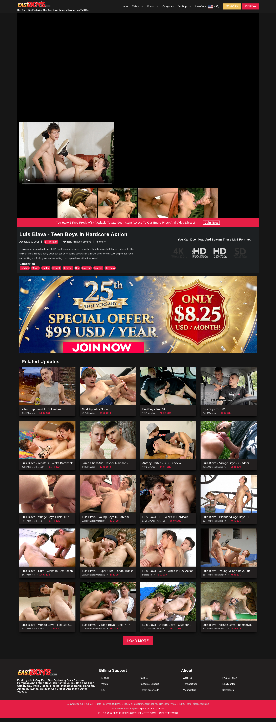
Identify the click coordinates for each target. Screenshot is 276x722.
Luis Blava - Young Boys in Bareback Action (111, 517)
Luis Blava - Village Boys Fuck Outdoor (47, 517)
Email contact (229, 684)
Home (125, 6)
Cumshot (67, 268)
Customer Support (149, 684)
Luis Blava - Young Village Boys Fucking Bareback (236, 570)
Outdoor (25, 268)
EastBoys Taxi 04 (153, 409)
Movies (35, 268)
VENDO (161, 708)
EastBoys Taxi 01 (214, 409)
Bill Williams (51, 242)
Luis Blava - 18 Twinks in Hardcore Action (170, 517)
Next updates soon (95, 409)
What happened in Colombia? (41, 409)
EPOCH (105, 678)
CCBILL (144, 678)
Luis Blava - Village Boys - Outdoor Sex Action (233, 463)
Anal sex (98, 268)
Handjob (56, 268)
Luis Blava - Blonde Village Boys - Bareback (232, 517)
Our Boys (182, 6)
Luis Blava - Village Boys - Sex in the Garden (112, 624)
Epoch (143, 708)
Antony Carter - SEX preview (161, 463)
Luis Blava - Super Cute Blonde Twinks (108, 570)
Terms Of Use (190, 684)
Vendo (104, 684)
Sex (77, 268)
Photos (151, 6)
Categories (168, 6)
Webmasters (189, 690)
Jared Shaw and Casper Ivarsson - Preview (111, 463)
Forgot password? (149, 690)
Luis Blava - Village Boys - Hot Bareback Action (53, 624)
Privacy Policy (229, 678)
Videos (135, 6)
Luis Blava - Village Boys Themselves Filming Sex (236, 624)
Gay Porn (86, 268)
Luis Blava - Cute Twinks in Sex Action (47, 570)
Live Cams (200, 6)
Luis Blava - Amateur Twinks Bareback (47, 463)
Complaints (228, 690)
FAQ (103, 690)
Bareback (110, 268)
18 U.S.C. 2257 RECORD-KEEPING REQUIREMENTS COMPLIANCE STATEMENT (138, 713)
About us (187, 678)
